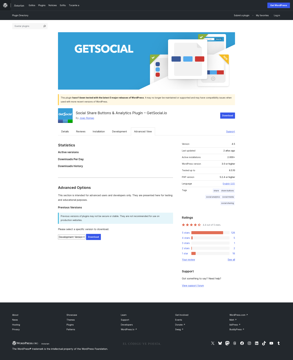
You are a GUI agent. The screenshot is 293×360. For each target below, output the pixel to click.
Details (65, 131)
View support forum (193, 285)
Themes (71, 319)
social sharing (227, 203)
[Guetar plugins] (45, 26)
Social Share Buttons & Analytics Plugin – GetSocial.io (121, 113)
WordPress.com (239, 315)
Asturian (45, 343)
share (216, 190)
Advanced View (143, 131)
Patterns (71, 329)
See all (231, 259)
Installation (99, 131)
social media (228, 197)
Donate (180, 324)
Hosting (16, 324)
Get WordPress (278, 5)
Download (227, 115)
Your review (188, 259)
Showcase (72, 315)
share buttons (227, 190)
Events (178, 319)
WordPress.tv (129, 329)
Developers (127, 324)
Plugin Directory (20, 15)
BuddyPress (237, 329)
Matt (233, 319)
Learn (124, 315)
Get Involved (181, 315)
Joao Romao (87, 118)
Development (119, 131)
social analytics (213, 197)
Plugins (70, 324)
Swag (179, 329)
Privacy (16, 329)
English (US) (229, 183)
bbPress (235, 324)
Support (230, 131)
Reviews (80, 131)
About (15, 315)
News (15, 319)
